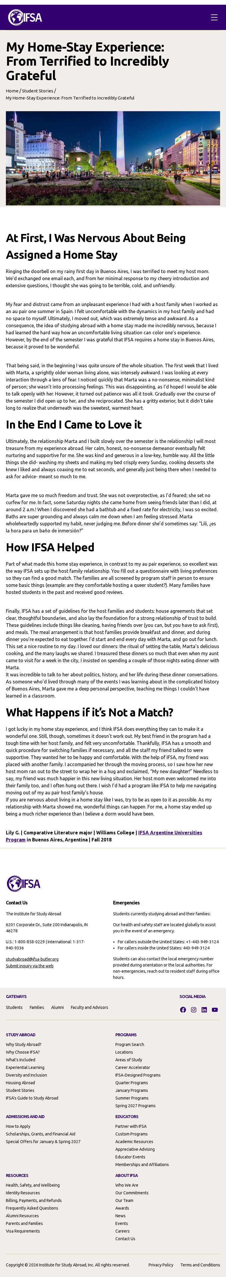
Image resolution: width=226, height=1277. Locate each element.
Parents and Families (24, 1223)
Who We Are (126, 1185)
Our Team (124, 1200)
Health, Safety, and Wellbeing (33, 1185)
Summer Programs (132, 1098)
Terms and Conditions (200, 1265)
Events (121, 1223)
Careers (122, 1231)
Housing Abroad (20, 1082)
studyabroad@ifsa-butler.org (32, 959)
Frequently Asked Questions (32, 1208)
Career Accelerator (132, 1067)
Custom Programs (131, 1134)
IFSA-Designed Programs (138, 1075)
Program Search (129, 1044)
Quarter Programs (131, 1082)
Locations (124, 1052)
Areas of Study (128, 1059)
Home (12, 90)
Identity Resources (23, 1192)
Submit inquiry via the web (30, 966)
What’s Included (20, 1059)
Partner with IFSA (131, 1126)
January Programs (131, 1090)
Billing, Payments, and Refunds (34, 1200)
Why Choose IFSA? (23, 1052)
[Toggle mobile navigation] (214, 17)
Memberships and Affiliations (142, 1164)
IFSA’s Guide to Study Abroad (32, 1098)
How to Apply (18, 1126)
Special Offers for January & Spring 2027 (43, 1141)
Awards (122, 1208)
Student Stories (37, 90)
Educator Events (130, 1157)
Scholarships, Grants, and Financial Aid (40, 1134)
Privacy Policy (161, 1265)
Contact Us (125, 1238)
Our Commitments (132, 1192)
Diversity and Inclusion (26, 1075)
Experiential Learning (25, 1067)
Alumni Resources (22, 1215)
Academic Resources (134, 1141)
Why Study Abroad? (23, 1044)
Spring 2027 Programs (135, 1105)
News (120, 1215)
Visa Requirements (23, 1231)
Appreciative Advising (135, 1149)
